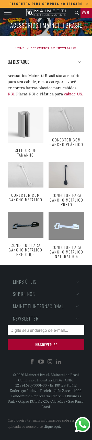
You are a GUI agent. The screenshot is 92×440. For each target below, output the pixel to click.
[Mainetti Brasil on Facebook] (32, 362)
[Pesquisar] (76, 12)
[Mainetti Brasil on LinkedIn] (59, 362)
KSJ (11, 94)
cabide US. (73, 94)
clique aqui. (52, 426)
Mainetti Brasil (37, 375)
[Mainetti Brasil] (46, 13)
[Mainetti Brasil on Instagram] (50, 362)
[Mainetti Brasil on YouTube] (41, 362)
